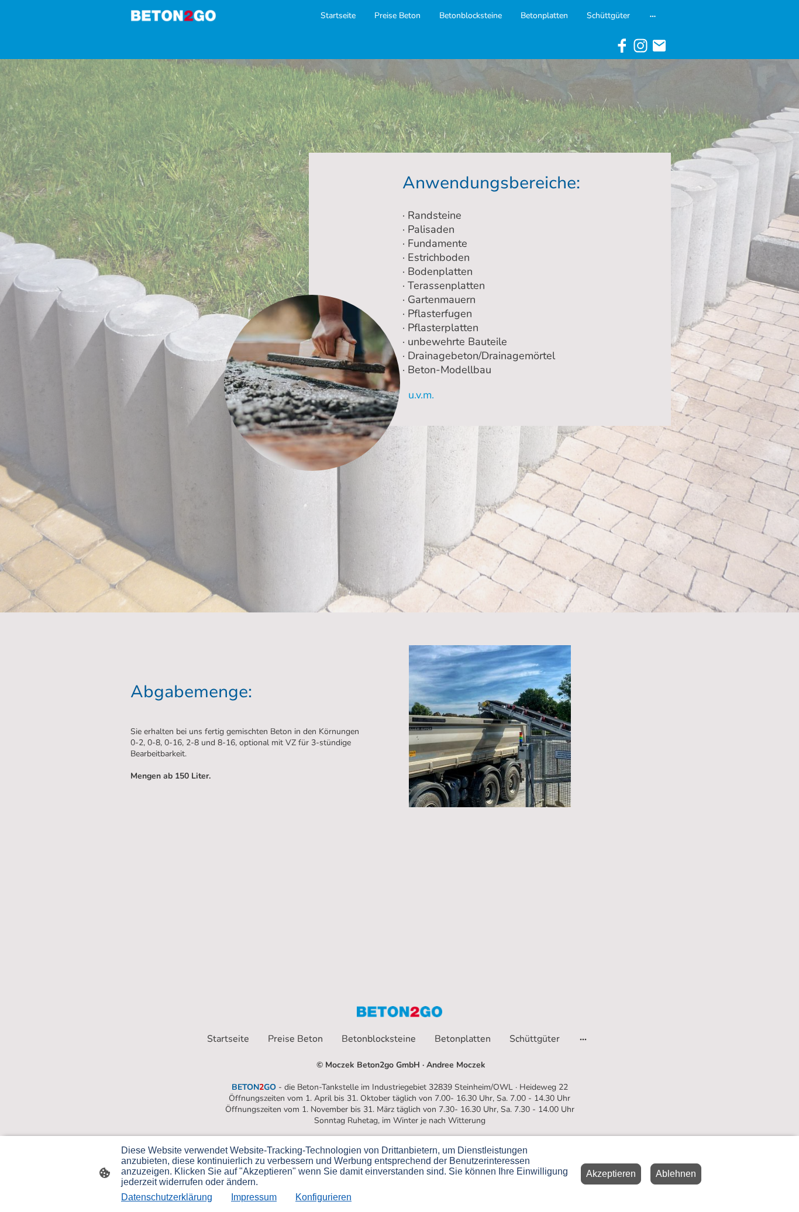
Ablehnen (676, 1174)
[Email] (659, 46)
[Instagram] (640, 46)
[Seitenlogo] (173, 15)
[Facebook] (622, 46)
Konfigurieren (323, 1197)
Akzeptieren (611, 1174)
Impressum (254, 1197)
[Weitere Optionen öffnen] (653, 15)
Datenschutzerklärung (166, 1197)
